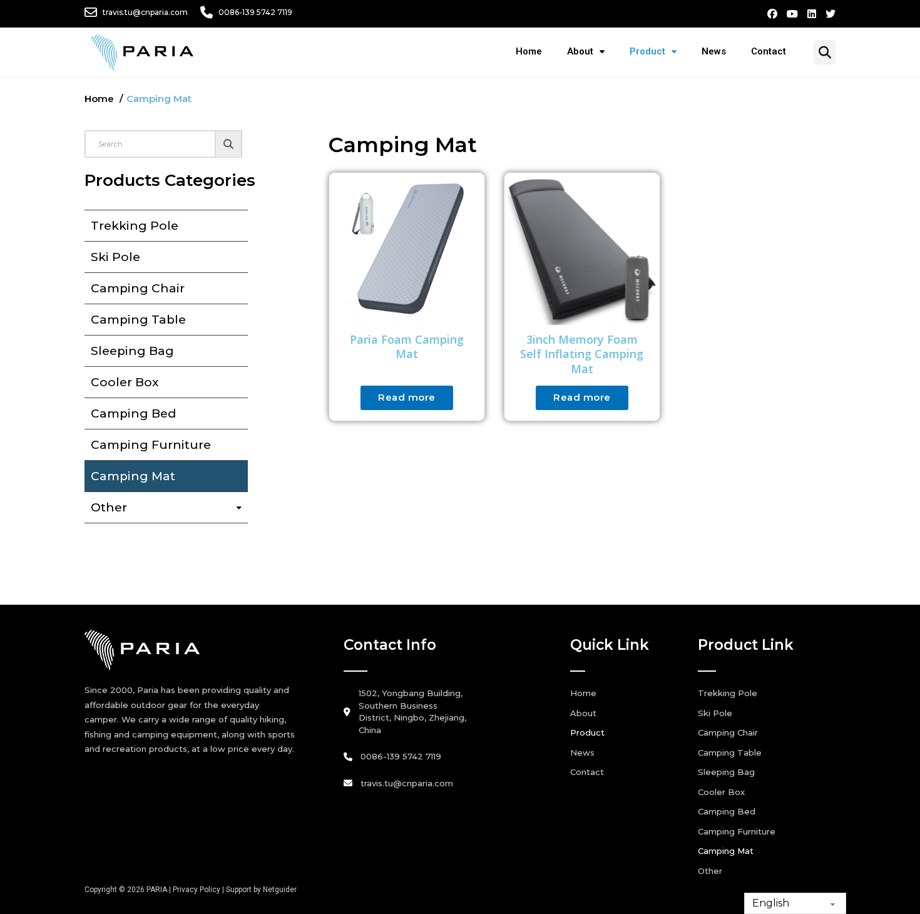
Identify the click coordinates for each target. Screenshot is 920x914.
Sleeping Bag (132, 351)
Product (647, 51)
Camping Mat (133, 476)
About (580, 51)
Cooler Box (124, 382)
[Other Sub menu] (242, 508)
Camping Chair (138, 288)
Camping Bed (133, 413)
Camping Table (138, 319)
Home (529, 51)
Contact (768, 51)
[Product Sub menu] (680, 51)
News (714, 51)
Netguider (280, 889)
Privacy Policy (196, 889)
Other (109, 507)
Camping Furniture (151, 445)
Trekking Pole (134, 225)
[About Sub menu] (608, 51)
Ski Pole (115, 257)
